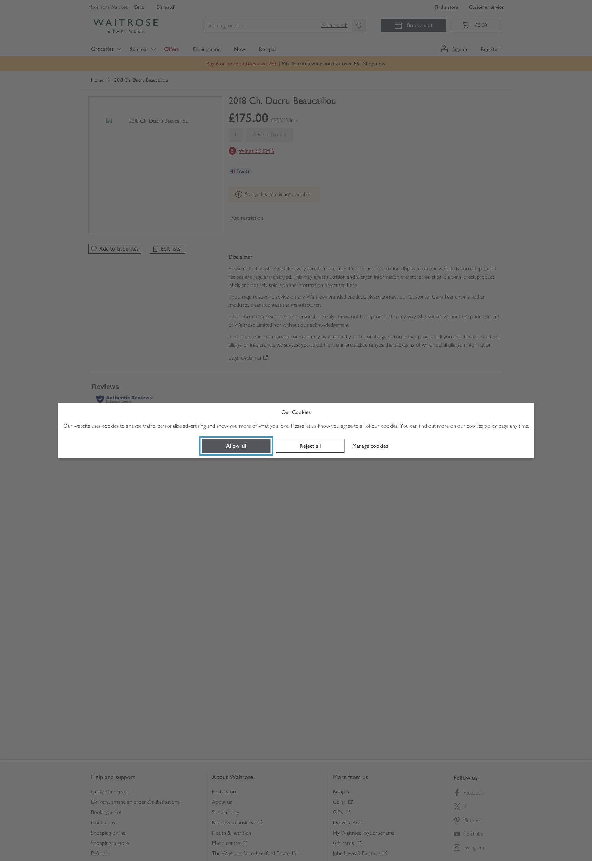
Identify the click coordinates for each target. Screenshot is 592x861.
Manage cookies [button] (370, 445)
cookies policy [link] (482, 426)
